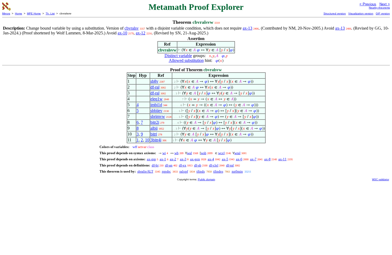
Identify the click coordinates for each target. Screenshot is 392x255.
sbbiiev (156, 110)
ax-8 (267, 159)
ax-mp (151, 159)
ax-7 (253, 159)
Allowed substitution (186, 60)
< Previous (367, 4)
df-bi (155, 165)
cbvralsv (132, 28)
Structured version (334, 13)
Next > (384, 4)
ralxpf (183, 171)
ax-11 (282, 159)
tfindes (218, 171)
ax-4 (211, 159)
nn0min (237, 171)
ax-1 (163, 159)
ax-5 (225, 159)
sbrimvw (157, 116)
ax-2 (173, 159)
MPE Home (34, 13)
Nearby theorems (379, 7)
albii (154, 128)
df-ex (182, 165)
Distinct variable (178, 55)
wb (176, 153)
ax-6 (239, 159)
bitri (153, 134)
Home (18, 13)
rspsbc (166, 171)
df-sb (197, 165)
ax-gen (195, 159)
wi (164, 153)
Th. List (50, 13)
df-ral (154, 87)
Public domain (206, 179)
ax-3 (183, 159)
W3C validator (380, 179)
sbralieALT (145, 171)
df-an (169, 165)
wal (189, 153)
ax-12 (140, 33)
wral (237, 153)
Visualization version (360, 13)
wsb (203, 153)
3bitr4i (155, 140)
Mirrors (6, 13)
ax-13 (247, 28)
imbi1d (156, 104)
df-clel (213, 165)
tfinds (201, 171)
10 (147, 140)
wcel (221, 153)
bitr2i (154, 122)
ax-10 (122, 33)
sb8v (154, 81)
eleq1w (156, 99)
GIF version (383, 13)
